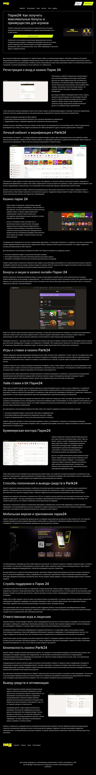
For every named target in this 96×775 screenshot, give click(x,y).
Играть (78, 3)
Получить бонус (33, 36)
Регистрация (88, 3)
